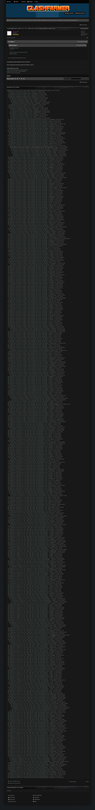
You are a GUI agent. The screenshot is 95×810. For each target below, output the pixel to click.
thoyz (50, 336)
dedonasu (52, 532)
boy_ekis (51, 500)
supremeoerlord (51, 507)
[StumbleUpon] (24, 78)
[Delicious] (17, 78)
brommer (54, 566)
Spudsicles (34, 92)
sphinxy (52, 738)
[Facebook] (20, 78)
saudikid (51, 279)
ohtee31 (51, 214)
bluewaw (52, 741)
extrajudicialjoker (52, 331)
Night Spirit (52, 619)
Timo (52, 514)
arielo (51, 718)
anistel (51, 659)
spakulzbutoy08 (53, 569)
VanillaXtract (53, 231)
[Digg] (15, 78)
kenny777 (51, 179)
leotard (50, 386)
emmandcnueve (53, 545)
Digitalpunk (51, 376)
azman (50, 203)
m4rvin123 (50, 501)
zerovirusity (51, 286)
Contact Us (11, 795)
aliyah (50, 337)
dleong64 (51, 199)
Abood (51, 585)
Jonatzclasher (52, 219)
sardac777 (51, 309)
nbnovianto (51, 391)
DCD (51, 590)
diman (51, 494)
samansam (51, 245)
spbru (51, 672)
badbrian (51, 333)
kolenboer (51, 228)
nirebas (51, 639)
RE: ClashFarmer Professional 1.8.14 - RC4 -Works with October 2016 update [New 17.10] (27, 423)
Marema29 (52, 763)
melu (50, 289)
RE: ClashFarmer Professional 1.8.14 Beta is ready (19, 92)
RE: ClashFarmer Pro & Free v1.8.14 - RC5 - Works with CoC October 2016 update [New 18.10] (28, 513)
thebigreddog (52, 196)
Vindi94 (33, 106)
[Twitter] (22, 78)
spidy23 (51, 553)
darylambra (51, 296)
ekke (50, 301)
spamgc (50, 424)
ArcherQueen (52, 735)
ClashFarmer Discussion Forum (15, 20)
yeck (49, 466)
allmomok (52, 745)
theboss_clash (52, 141)
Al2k (51, 304)
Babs (51, 767)
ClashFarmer (37, 799)
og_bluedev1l (52, 369)
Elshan (50, 221)
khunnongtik (52, 158)
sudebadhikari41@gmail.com (55, 404)
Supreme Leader (35, 94)
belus (51, 581)
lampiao (51, 379)
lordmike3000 (52, 119)
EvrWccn (51, 351)
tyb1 (51, 691)
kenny (50, 209)
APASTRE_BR (52, 235)
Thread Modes (84, 28)
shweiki (50, 311)
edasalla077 (50, 447)
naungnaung (51, 478)
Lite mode (36, 797)
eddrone (51, 392)
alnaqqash (51, 405)
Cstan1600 (51, 266)
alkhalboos (51, 206)
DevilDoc (51, 411)
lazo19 (50, 189)
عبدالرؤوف (59, 418)
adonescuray (53, 719)
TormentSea (51, 408)
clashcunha (51, 277)
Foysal (49, 481)
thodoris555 (54, 642)
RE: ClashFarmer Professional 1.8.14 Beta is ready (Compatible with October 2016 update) (28, 119)
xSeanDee (51, 200)
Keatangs (52, 128)
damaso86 (51, 285)
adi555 (51, 677)
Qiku (49, 508)
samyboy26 (51, 302)
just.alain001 (52, 609)
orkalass (52, 137)
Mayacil (50, 487)
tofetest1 (51, 312)
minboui (52, 388)
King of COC (52, 715)
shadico (51, 394)
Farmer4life (52, 777)
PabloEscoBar (53, 562)
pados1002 (50, 484)
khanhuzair (52, 513)
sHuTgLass (54, 771)
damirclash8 (52, 633)
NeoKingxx (51, 215)
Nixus (49, 505)
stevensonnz (51, 190)
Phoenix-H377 (53, 443)
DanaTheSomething (53, 244)
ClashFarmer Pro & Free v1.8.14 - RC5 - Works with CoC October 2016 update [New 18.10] (26, 90)
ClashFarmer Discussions (28, 20)
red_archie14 (51, 449)
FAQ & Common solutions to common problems (17, 69)
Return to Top (12, 801)
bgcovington (52, 370)
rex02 (50, 261)
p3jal (51, 588)
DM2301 (50, 144)
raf (49, 247)
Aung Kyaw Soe (52, 282)
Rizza (50, 340)
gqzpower (50, 436)
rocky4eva (50, 476)
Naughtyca (53, 748)
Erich (51, 678)
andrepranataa (53, 551)
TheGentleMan (53, 263)
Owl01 (36, 100)
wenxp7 (51, 648)
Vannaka (50, 433)
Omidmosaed (51, 510)
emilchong (52, 543)
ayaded (49, 503)
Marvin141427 (53, 726)
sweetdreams (36, 109)
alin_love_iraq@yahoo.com (55, 238)
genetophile (52, 521)
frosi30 (50, 202)
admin (49, 90)
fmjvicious (51, 322)
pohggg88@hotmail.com (55, 635)
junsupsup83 (51, 267)
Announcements (37, 20)
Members (30, 1)
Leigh (51, 675)
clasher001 (51, 402)
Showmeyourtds (51, 430)
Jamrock (55, 704)
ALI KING (35, 116)
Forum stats (12, 799)
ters (51, 629)
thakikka (53, 176)
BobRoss (54, 668)
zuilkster (51, 360)
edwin (50, 161)
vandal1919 (34, 96)
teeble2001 (52, 539)
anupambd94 (52, 183)
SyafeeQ (35, 113)
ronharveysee (51, 431)
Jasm (52, 667)
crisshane (52, 533)
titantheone (52, 662)
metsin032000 (53, 552)
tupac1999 (52, 687)
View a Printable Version (14, 781)
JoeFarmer (51, 320)
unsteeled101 (52, 716)
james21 (51, 270)
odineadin (37, 115)
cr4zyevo (51, 186)
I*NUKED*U (35, 105)
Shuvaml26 (50, 475)
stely (51, 657)
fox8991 (51, 338)
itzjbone (52, 572)
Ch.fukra (52, 530)
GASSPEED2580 (53, 751)
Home (9, 1)
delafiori (51, 195)
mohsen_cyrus (52, 240)
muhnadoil (51, 382)
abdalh (50, 341)
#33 (87, 37)
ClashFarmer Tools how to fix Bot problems (16, 71)
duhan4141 (51, 198)
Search (24, 1)
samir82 (51, 378)
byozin (51, 776)
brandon (50, 463)
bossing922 (35, 93)
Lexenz (50, 437)
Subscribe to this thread (14, 783)
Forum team (12, 797)
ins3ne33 (51, 410)
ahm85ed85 (51, 184)
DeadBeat (56, 601)
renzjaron (51, 192)
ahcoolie (54, 559)
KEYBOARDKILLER (37, 112)
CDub (51, 742)
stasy (50, 321)
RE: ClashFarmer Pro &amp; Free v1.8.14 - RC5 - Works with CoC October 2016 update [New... (28, 532)
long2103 (51, 131)
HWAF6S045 (51, 167)
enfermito (52, 612)
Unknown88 (52, 260)
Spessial (51, 334)
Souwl (50, 383)
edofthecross (51, 444)
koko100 (51, 318)
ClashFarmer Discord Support (13, 72)
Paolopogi (51, 288)
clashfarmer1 (52, 224)
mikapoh (52, 652)
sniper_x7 (51, 381)
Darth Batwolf (53, 363)
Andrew (51, 225)
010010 (51, 665)
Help (37, 1)
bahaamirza (52, 607)
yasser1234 (52, 658)
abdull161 (51, 305)
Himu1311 (51, 299)
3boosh (50, 346)
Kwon (52, 527)
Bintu (50, 353)
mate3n (54, 643)
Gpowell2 (51, 317)
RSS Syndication (38, 795)
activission (52, 755)
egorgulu (52, 723)
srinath (51, 548)
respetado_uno (53, 542)
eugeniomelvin (53, 646)
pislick (51, 536)
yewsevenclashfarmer (53, 187)
